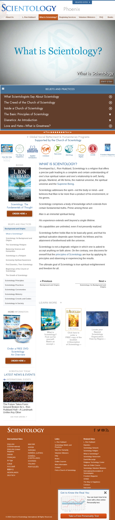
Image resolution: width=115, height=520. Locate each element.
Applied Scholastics (32, 156)
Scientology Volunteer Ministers (95, 468)
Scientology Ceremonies (15, 290)
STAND (86, 479)
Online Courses (60, 461)
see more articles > (18, 417)
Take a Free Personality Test (84, 516)
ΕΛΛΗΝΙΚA (32, 461)
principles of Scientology (69, 254)
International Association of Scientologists (93, 472)
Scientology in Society (14, 303)
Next (67, 132)
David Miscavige (90, 459)
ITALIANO (31, 464)
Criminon (46, 156)
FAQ (101, 17)
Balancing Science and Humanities (15, 250)
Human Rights (81, 156)
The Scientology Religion (16, 245)
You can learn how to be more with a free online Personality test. (97, 500)
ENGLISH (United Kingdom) (13, 450)
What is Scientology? (48, 17)
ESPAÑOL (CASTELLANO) (34, 457)
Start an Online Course (92, 465)
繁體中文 (10, 469)
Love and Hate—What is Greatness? (27, 126)
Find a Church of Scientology (65, 470)
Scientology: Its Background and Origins (19, 239)
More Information (61, 464)
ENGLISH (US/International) (13, 445)
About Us (10, 17)
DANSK (10, 454)
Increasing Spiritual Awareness (18, 260)
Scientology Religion (91, 451)
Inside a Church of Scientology (23, 108)
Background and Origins (15, 229)
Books (110, 17)
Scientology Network (91, 448)
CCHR (92, 155)
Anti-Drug (69, 155)
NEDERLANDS (12, 472)
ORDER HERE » (19, 213)
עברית (10, 460)
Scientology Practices (14, 285)
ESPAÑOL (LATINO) (35, 453)
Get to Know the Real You (74, 492)
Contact (57, 467)
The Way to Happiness (20, 156)
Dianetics (87, 445)
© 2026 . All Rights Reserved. (29, 517)
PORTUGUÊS (33, 467)
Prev (48, 132)
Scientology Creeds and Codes (18, 299)
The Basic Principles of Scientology (26, 114)
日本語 (9, 464)
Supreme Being (65, 184)
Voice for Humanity (61, 450)
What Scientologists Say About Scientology (31, 96)
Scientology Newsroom (92, 456)
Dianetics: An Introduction (20, 120)
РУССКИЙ (11, 467)
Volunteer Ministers (87, 17)
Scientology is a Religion (16, 256)
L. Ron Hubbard (28, 17)
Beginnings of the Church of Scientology (17, 270)
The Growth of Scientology (16, 275)
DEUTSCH (11, 475)
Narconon (57, 154)
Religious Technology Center (94, 462)
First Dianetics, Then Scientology (19, 265)
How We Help (7, 157)
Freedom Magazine (91, 476)
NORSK (31, 447)
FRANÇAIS (11, 457)
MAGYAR (31, 444)
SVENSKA (31, 450)
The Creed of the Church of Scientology (29, 102)
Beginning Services (67, 17)
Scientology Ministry (13, 294)
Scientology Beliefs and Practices (63, 446)
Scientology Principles (14, 281)
